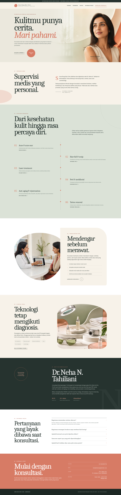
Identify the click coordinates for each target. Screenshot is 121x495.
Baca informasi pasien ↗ (20, 348)
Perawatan (75, 5)
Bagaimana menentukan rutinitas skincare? (64, 420)
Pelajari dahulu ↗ (23, 172)
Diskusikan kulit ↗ (74, 184)
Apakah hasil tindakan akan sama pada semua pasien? (67, 443)
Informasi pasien (89, 5)
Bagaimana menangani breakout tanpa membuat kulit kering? (69, 429)
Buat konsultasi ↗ (23, 195)
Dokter (81, 5)
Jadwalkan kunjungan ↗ (101, 5)
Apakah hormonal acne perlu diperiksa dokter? (65, 434)
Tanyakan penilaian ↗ (75, 207)
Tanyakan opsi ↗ (74, 161)
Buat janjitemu (31, 53)
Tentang (69, 5)
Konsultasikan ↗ (23, 150)
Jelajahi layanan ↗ (19, 52)
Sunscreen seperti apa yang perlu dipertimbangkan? (66, 438)
